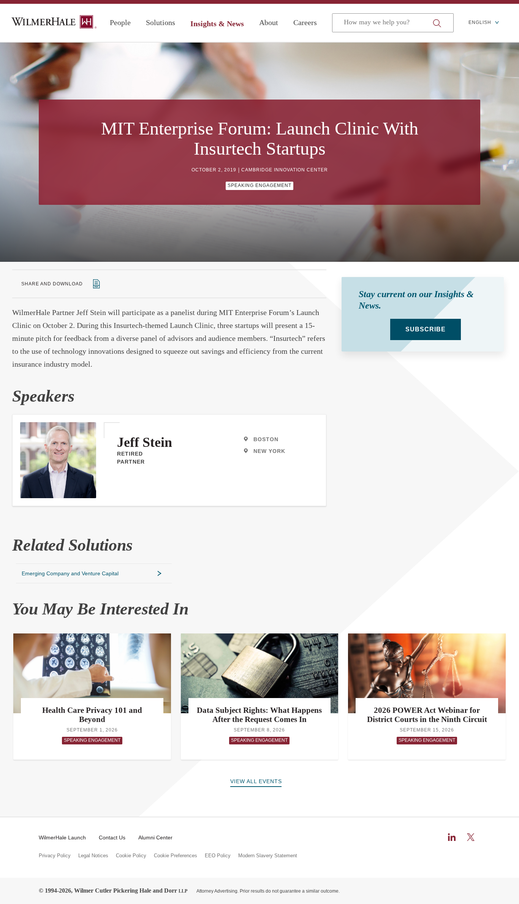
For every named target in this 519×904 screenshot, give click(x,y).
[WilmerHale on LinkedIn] (452, 837)
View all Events (256, 781)
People (120, 22)
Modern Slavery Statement (267, 855)
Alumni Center (155, 837)
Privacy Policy (55, 855)
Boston (265, 439)
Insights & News (217, 23)
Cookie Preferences (175, 855)
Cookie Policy (131, 855)
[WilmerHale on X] (471, 837)
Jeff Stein (144, 442)
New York (269, 451)
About (268, 22)
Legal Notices (93, 855)
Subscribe (425, 329)
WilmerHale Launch (62, 837)
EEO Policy (218, 855)
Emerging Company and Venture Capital (70, 573)
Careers (305, 22)
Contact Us (112, 837)
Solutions (160, 22)
